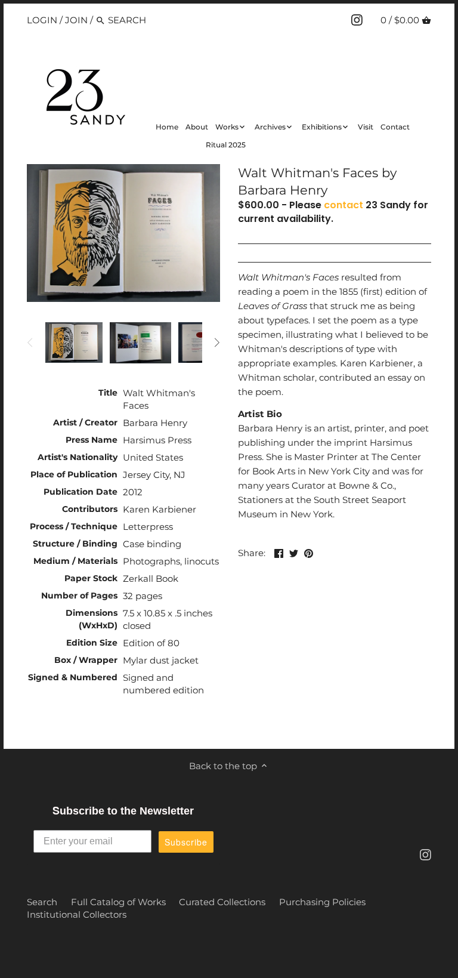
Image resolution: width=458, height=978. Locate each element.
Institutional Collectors (76, 914)
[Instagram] (357, 19)
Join (76, 20)
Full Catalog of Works (118, 902)
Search (42, 902)
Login (42, 20)
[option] (74, 342)
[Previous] (30, 342)
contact (343, 205)
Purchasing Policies (322, 902)
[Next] (216, 342)
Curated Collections (222, 902)
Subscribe (186, 842)
